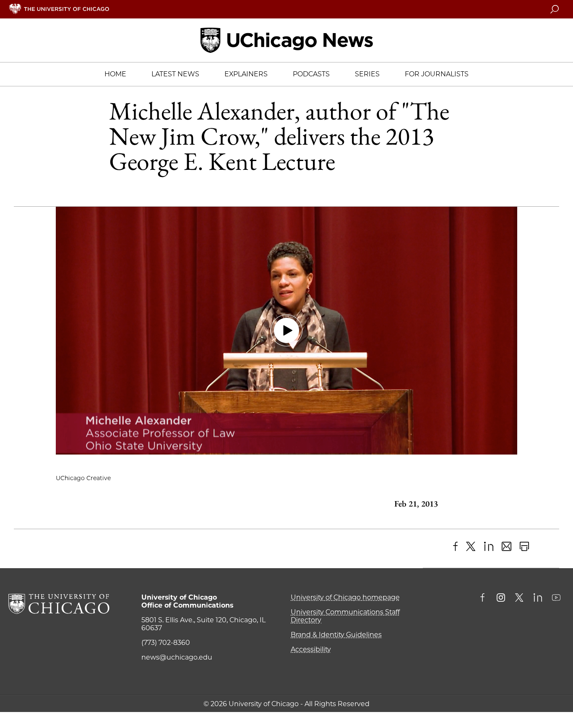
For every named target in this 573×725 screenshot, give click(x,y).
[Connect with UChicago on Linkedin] (537, 598)
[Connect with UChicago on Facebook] (484, 598)
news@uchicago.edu (176, 657)
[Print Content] (524, 546)
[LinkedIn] (489, 546)
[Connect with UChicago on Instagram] (500, 598)
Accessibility (311, 649)
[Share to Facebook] (455, 546)
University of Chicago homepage (345, 597)
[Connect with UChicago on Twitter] (519, 598)
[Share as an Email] (506, 546)
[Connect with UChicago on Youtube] (556, 598)
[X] (471, 546)
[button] (286, 331)
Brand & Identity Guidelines (336, 635)
